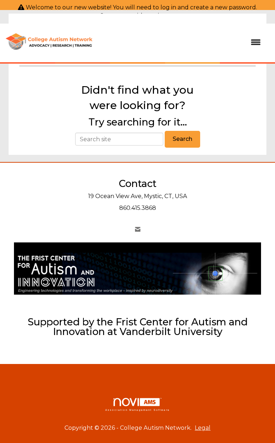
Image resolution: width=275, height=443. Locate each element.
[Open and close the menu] (180, 42)
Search (182, 139)
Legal (203, 427)
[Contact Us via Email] (138, 229)
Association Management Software (137, 409)
